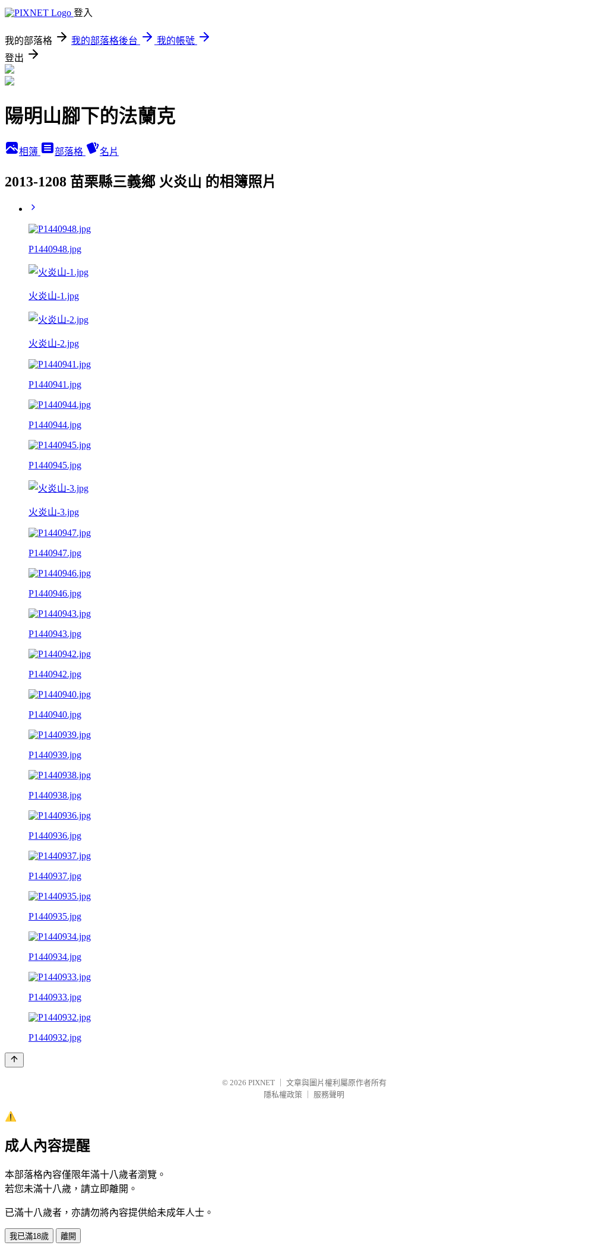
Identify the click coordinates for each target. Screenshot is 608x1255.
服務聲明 (329, 1094)
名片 (109, 152)
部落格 (70, 152)
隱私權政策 (283, 1094)
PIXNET (261, 1082)
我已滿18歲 (29, 1236)
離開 (68, 1236)
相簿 (29, 152)
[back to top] (14, 1060)
